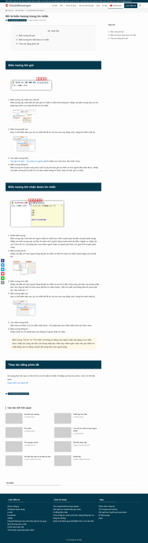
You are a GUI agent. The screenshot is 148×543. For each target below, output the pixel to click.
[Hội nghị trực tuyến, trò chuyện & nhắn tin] (18, 5)
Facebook (11, 515)
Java (101, 518)
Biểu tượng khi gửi (27, 35)
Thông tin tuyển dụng (16, 509)
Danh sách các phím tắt (17, 383)
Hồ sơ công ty (13, 506)
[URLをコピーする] (2, 282)
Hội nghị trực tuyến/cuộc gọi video (67, 509)
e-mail (9, 512)
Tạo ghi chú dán (17, 161)
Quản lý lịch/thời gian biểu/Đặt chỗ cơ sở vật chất (73, 521)
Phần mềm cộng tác (107, 506)
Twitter (10, 518)
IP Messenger (104, 515)
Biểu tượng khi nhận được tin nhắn (34, 40)
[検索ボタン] (139, 6)
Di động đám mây (60, 512)
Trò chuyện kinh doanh (108, 509)
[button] (2, 260)
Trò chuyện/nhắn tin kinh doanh (17, 20)
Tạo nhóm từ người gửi (36, 161)
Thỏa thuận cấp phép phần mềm (20, 530)
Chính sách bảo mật (15, 527)
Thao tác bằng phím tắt (29, 44)
